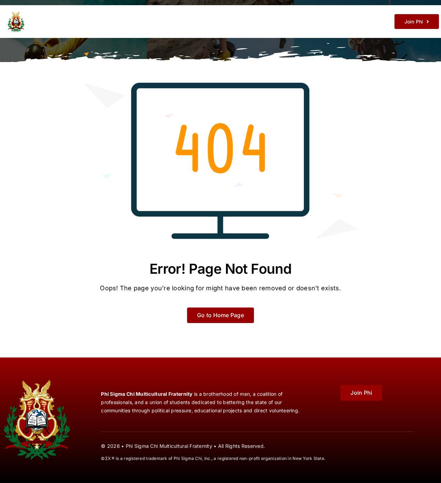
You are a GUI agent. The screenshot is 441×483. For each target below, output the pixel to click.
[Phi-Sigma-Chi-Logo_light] (48, 12)
